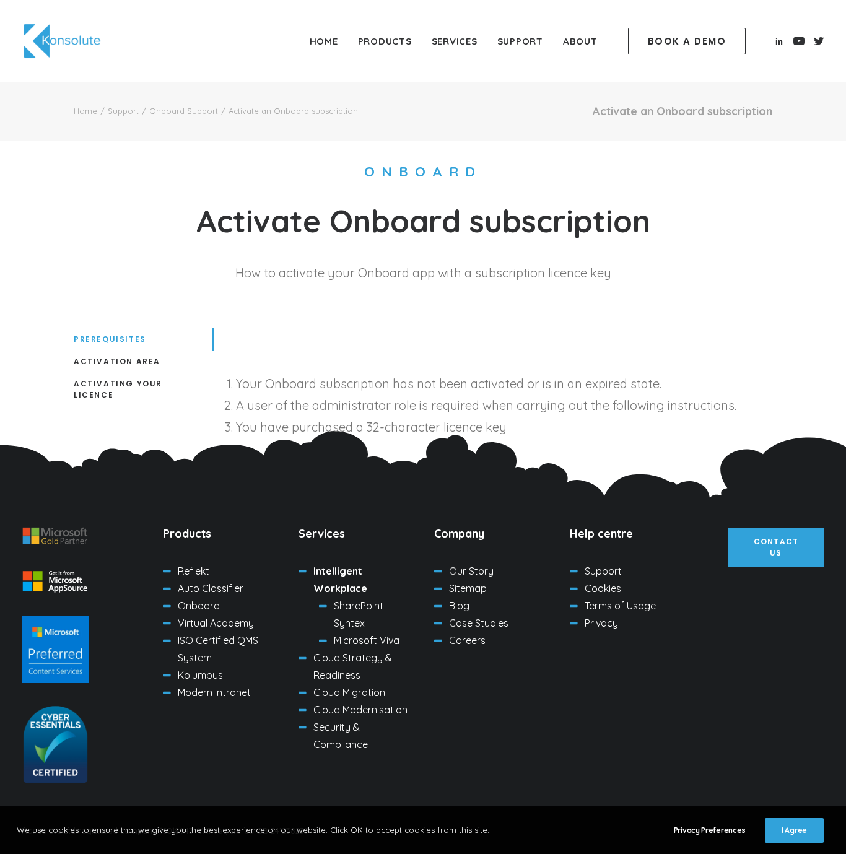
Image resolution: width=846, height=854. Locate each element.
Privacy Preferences (710, 830)
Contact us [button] (777, 547)
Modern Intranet (214, 692)
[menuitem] (324, 41)
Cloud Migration (349, 692)
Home (324, 41)
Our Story (471, 571)
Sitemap (468, 588)
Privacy (601, 623)
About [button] (580, 41)
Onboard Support (183, 111)
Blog (459, 605)
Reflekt (193, 571)
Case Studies (478, 623)
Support (520, 41)
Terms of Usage (620, 605)
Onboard (199, 605)
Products (385, 41)
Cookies (603, 588)
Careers (467, 640)
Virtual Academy (216, 623)
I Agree (794, 830)
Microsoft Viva (366, 640)
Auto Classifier (210, 588)
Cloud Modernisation (360, 710)
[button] (690, 41)
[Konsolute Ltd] (62, 40)
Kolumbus (200, 675)
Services (455, 41)
